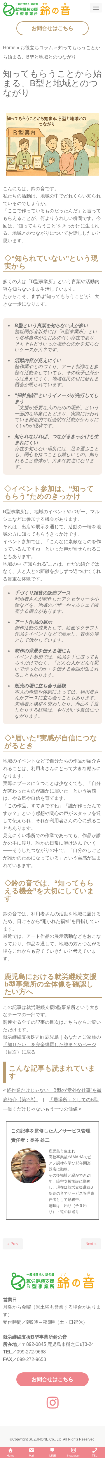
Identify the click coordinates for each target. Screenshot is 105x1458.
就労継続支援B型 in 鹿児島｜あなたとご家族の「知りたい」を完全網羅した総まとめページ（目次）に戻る (52, 1044)
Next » (91, 1244)
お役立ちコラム (36, 47)
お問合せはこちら (53, 28)
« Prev (12, 1244)
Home (9, 47)
